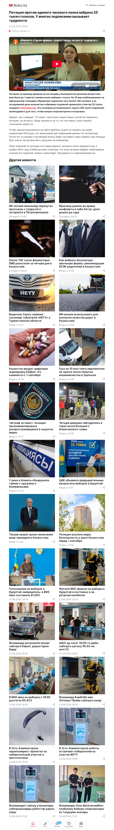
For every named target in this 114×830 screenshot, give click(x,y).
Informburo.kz (28, 107)
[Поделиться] (104, 31)
